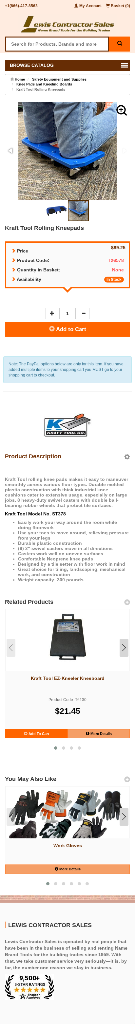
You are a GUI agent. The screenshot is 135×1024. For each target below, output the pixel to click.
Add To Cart (38, 734)
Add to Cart (70, 329)
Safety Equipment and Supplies (59, 79)
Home (19, 79)
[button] (121, 110)
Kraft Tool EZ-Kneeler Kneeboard (68, 678)
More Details (100, 734)
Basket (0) (120, 6)
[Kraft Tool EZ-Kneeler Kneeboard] (67, 637)
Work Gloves (67, 845)
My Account (90, 6)
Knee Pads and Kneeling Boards (44, 84)
